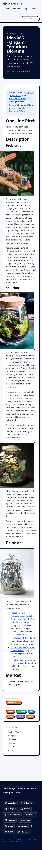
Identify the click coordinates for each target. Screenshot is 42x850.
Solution (12, 743)
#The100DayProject (17, 98)
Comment (13, 105)
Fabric (20, 716)
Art (31, 711)
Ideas (10, 716)
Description (11, 736)
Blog (25, 8)
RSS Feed (16, 792)
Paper (10, 711)
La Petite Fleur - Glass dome (22, 660)
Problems (12, 739)
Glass (30, 716)
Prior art (10, 747)
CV (5, 13)
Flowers (21, 711)
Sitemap (6, 792)
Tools (33, 8)
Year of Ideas (14, 702)
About (6, 8)
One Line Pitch (13, 732)
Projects (16, 8)
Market (10, 750)
